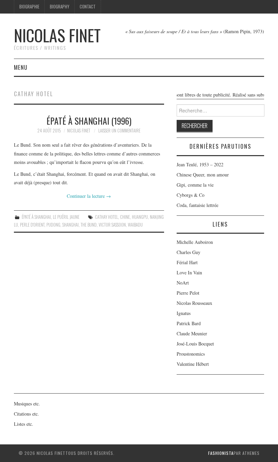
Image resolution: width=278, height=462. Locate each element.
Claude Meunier (192, 333)
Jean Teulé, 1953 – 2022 (200, 164)
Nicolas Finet (57, 35)
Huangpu (140, 217)
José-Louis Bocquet (195, 343)
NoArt (183, 282)
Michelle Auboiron (195, 242)
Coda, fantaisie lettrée (197, 205)
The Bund (89, 225)
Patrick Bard (189, 323)
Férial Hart (187, 262)
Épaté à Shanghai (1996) (89, 120)
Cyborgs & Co (190, 195)
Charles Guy (188, 252)
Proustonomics (191, 354)
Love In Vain (189, 272)
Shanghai (70, 225)
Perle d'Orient (32, 225)
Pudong (53, 225)
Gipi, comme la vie (195, 185)
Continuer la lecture (89, 196)
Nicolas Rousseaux (194, 303)
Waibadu (135, 225)
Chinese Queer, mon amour (203, 174)
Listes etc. (23, 424)
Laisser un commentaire (119, 130)
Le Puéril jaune (66, 217)
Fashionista (221, 453)
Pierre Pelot (188, 293)
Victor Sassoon (112, 225)
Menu (20, 67)
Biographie (29, 6)
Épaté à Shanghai (36, 217)
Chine (125, 217)
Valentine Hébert (193, 364)
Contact (88, 6)
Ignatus (184, 313)
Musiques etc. (27, 403)
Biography (59, 6)
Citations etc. (26, 414)
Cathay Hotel (106, 217)
